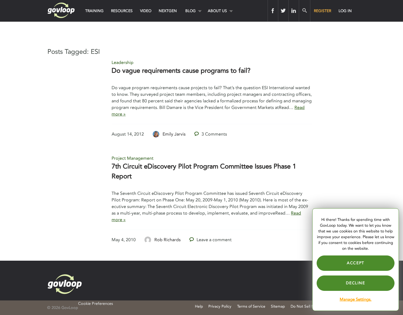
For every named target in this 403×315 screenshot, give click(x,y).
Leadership (123, 63)
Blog (190, 10)
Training (94, 10)
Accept (355, 263)
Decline (355, 283)
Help (199, 306)
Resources (122, 10)
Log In (345, 10)
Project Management (133, 158)
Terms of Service (251, 306)
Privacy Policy (219, 306)
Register (322, 10)
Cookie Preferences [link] (95, 303)
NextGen (168, 10)
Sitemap (278, 306)
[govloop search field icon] (304, 10)
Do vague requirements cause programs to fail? (181, 70)
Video (145, 10)
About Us (217, 10)
